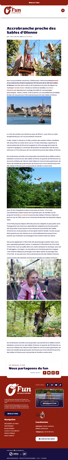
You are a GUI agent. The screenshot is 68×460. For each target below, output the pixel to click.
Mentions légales (12, 458)
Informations (28, 36)
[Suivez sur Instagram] (53, 373)
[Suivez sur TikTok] (57, 373)
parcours (54, 81)
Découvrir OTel (49, 403)
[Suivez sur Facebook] (44, 373)
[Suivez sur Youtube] (49, 373)
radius (11, 36)
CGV (38, 458)
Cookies (44, 458)
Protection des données (27, 458)
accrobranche (25, 215)
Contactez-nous (48, 439)
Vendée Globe (19, 88)
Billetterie (35, 3)
